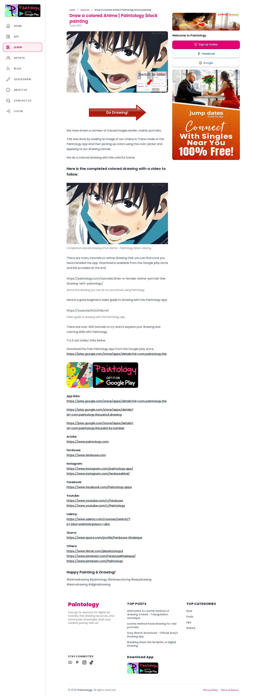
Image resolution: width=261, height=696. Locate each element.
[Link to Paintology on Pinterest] (77, 662)
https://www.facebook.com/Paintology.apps (99, 487)
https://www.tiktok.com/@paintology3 (95, 551)
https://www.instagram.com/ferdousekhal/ (98, 474)
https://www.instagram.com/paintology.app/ (100, 469)
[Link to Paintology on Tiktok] (91, 662)
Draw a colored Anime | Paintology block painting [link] (123, 10)
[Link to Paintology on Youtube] (70, 662)
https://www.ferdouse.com (86, 455)
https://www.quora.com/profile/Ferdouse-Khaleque (104, 538)
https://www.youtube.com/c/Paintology (96, 506)
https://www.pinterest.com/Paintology (95, 561)
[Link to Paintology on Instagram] (84, 662)
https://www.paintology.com (88, 442)
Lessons (85, 10)
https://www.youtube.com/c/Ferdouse (95, 501)
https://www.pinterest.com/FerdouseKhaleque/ (101, 556)
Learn (72, 10)
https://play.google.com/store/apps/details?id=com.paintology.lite (117, 354)
